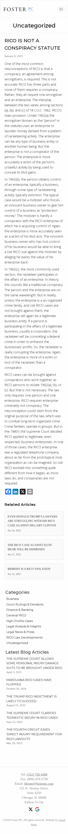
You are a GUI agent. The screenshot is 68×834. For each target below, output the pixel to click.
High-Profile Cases (19, 621)
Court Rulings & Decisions (24, 604)
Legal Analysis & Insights (23, 626)
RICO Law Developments (24, 637)
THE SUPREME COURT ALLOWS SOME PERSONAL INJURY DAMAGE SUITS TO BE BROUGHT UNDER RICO (34, 663)
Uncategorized (34, 25)
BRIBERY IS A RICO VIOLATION (29, 568)
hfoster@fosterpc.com (38, 783)
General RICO (16, 615)
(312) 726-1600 (37, 774)
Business (12, 599)
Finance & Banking (19, 610)
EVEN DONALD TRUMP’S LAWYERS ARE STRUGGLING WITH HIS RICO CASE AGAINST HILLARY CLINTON (32, 521)
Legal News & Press (20, 632)
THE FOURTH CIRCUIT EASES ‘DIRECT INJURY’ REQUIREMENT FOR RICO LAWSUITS (34, 734)
